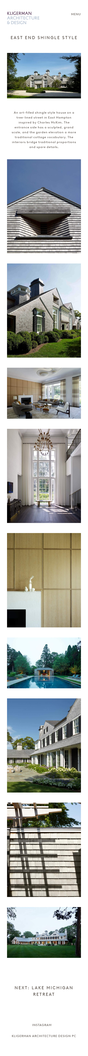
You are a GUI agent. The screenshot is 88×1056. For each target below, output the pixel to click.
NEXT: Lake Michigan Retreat (44, 991)
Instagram (42, 1025)
